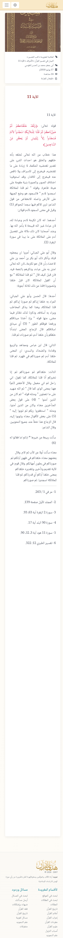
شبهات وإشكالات (20, 904)
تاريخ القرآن (52, 909)
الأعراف (29, 61)
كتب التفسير (33, 57)
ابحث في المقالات (49, 900)
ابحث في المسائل (20, 896)
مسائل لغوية (22, 918)
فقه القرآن (23, 909)
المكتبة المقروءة (47, 57)
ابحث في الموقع (50, 896)
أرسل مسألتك (21, 900)
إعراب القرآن (52, 918)
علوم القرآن (52, 926)
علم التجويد (52, 935)
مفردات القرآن (51, 922)
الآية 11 (21, 61)
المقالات (54, 904)
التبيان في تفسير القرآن (44, 61)
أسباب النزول (51, 931)
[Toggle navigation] (6, 5)
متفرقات (24, 926)
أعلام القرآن (52, 913)
